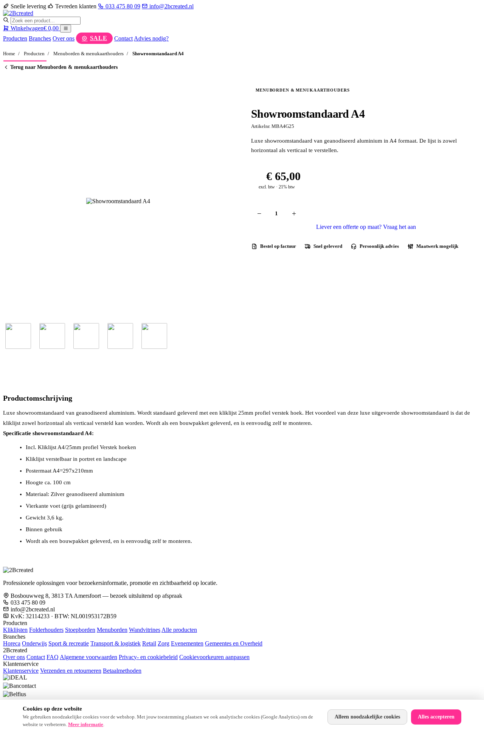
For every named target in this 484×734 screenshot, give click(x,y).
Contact (123, 38)
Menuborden (112, 630)
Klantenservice (21, 670)
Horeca (11, 643)
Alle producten (179, 630)
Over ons (63, 38)
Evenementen (187, 643)
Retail (149, 643)
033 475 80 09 (122, 6)
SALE (98, 38)
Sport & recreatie (68, 643)
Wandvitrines (144, 630)
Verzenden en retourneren (70, 670)
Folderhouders (46, 630)
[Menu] (65, 29)
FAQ (53, 657)
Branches (40, 38)
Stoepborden (80, 630)
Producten (15, 38)
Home (9, 53)
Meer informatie (85, 724)
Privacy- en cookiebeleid (148, 657)
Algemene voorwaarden (88, 657)
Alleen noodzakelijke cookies (367, 717)
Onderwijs (34, 643)
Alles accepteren (436, 717)
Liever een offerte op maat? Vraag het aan (366, 227)
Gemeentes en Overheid (233, 643)
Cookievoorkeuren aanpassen (214, 657)
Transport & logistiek (115, 643)
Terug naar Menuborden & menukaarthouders (64, 67)
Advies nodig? (151, 38)
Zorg (163, 643)
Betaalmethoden (122, 670)
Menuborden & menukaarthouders (88, 53)
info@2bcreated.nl (171, 6)
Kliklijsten (15, 630)
